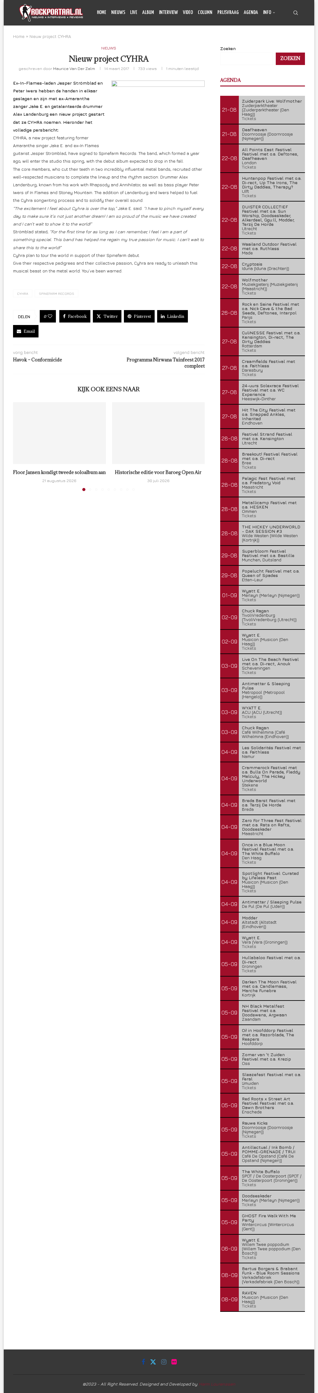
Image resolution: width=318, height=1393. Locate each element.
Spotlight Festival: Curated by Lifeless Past (270, 875)
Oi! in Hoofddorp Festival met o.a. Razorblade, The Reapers (268, 1035)
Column (205, 12)
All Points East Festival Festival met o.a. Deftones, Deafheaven (270, 154)
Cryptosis (252, 264)
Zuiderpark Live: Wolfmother (272, 101)
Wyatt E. (251, 590)
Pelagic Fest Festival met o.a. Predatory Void (269, 480)
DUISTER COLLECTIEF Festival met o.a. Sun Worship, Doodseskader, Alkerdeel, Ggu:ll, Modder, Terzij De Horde (268, 215)
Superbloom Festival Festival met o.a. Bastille (268, 553)
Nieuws (118, 12)
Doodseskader (256, 1195)
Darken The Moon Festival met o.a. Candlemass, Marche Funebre (269, 986)
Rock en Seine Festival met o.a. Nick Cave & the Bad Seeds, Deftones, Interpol (270, 308)
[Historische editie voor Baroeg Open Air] (158, 433)
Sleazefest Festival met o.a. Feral (271, 1076)
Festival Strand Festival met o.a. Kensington (267, 436)
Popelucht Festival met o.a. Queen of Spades (271, 573)
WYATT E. (251, 707)
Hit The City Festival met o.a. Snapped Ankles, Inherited (269, 414)
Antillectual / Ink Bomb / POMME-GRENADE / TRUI (268, 1149)
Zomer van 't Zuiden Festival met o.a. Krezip (266, 1056)
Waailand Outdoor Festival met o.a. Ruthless (269, 246)
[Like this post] (50, 316)
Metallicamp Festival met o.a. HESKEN (269, 504)
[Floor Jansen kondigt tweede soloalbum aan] (59, 433)
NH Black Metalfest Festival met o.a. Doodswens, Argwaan (264, 1010)
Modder (249, 917)
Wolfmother (255, 279)
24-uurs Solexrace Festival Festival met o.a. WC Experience (270, 390)
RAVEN (249, 1292)
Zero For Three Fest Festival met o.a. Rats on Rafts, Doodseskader (272, 825)
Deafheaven (254, 129)
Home (101, 12)
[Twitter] (283, 38)
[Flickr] (297, 38)
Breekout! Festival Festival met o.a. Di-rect (270, 456)
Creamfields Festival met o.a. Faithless (268, 363)
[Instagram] (290, 38)
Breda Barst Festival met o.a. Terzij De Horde (269, 802)
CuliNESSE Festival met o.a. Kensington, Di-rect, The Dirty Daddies (271, 337)
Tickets (249, 118)
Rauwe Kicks (255, 1123)
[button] (21, 446)
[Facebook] (276, 38)
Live (133, 12)
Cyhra (22, 293)
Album (148, 12)
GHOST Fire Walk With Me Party (269, 1218)
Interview (168, 12)
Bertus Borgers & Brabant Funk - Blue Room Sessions (271, 1270)
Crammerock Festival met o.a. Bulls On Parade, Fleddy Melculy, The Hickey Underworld (271, 774)
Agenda (251, 12)
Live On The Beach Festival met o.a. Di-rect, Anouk (270, 661)
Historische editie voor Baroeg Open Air (158, 472)
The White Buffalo (261, 1171)
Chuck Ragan (255, 610)
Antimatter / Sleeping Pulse (272, 901)
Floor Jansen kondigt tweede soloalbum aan (59, 472)
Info (267, 12)
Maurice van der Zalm (74, 68)
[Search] (296, 12)
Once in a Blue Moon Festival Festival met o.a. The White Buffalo (268, 849)
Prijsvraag (228, 12)
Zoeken (290, 58)
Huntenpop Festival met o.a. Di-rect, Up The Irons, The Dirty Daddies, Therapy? (272, 182)
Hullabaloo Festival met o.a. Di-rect (271, 959)
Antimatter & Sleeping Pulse (266, 685)
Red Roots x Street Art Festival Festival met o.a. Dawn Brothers (268, 1103)
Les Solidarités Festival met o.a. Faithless (271, 750)
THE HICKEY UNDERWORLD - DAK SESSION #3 (271, 529)
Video (188, 12)
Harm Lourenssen (217, 1383)
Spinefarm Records (56, 293)
